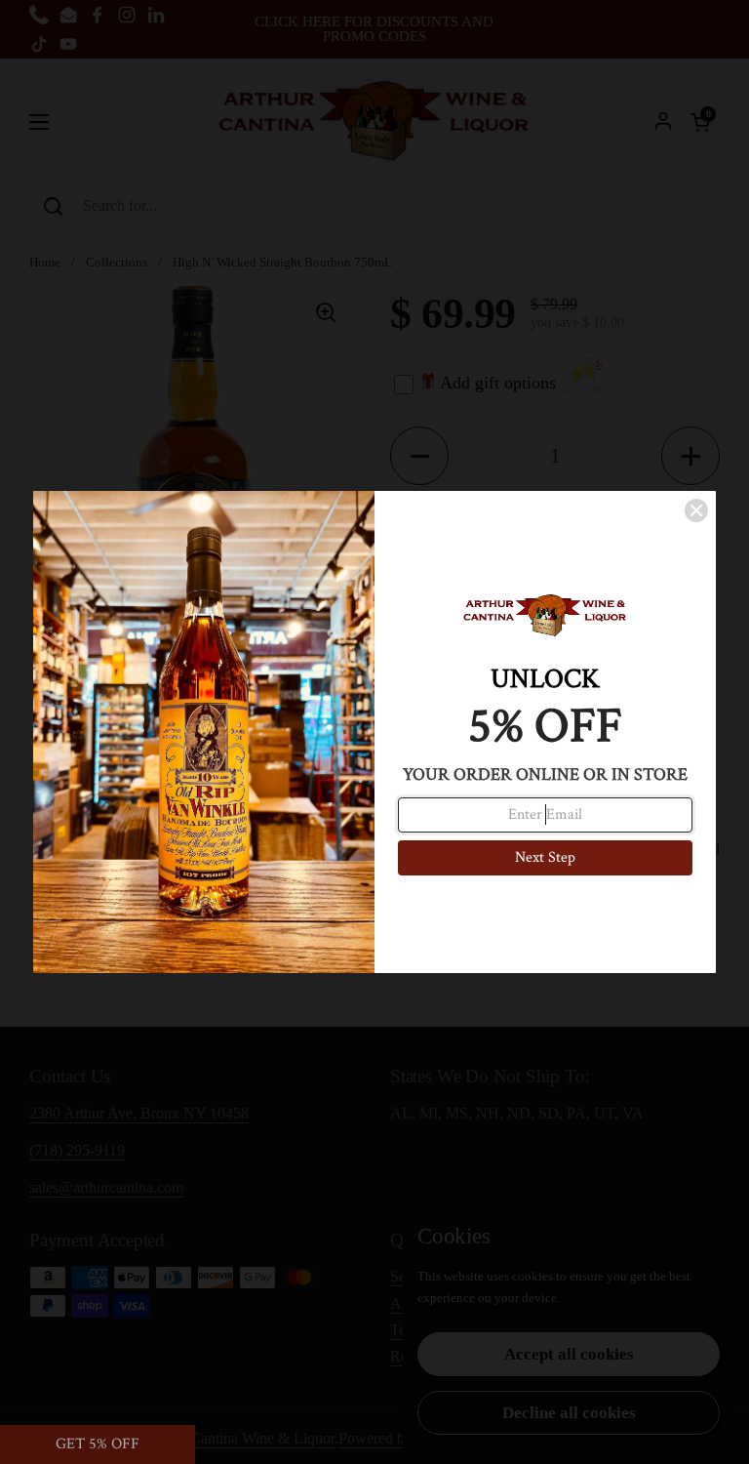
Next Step (545, 857)
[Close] (696, 510)
